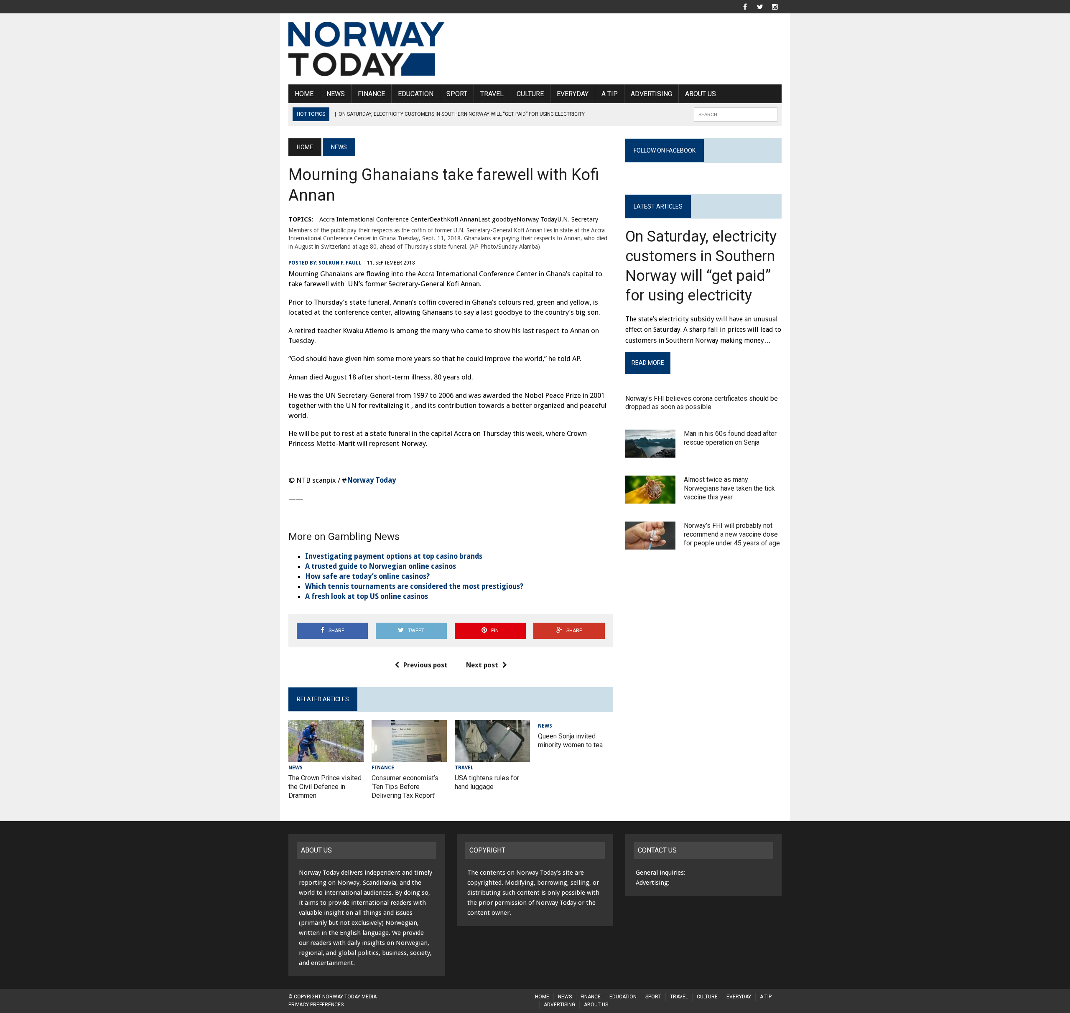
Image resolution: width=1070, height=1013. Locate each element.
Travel (492, 94)
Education (415, 94)
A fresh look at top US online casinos (366, 596)
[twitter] (760, 6)
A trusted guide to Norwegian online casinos (380, 566)
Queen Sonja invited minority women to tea (570, 740)
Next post (482, 665)
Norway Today (371, 480)
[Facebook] (745, 6)
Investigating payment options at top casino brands (393, 556)
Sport (456, 94)
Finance (371, 94)
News (335, 94)
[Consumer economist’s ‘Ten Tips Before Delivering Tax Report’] (409, 757)
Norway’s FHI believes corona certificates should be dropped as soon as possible (701, 403)
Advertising (651, 94)
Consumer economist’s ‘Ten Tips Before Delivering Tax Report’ (405, 786)
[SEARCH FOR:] (735, 114)
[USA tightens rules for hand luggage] (492, 757)
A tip (609, 94)
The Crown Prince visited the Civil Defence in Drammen (325, 786)
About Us (700, 94)
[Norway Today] (366, 49)
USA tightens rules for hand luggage (487, 782)
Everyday (572, 94)
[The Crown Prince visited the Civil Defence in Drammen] (326, 757)
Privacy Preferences (316, 1005)
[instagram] (775, 6)
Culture (530, 94)
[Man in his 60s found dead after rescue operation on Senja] (650, 452)
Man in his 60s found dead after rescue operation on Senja (730, 438)
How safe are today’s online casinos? (367, 576)
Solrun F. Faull (340, 263)
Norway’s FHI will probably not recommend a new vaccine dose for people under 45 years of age (732, 534)
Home (304, 94)
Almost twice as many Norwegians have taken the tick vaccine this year (729, 488)
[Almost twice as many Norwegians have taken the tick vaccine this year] (650, 498)
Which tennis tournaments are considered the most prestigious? (414, 586)
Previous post (425, 665)
